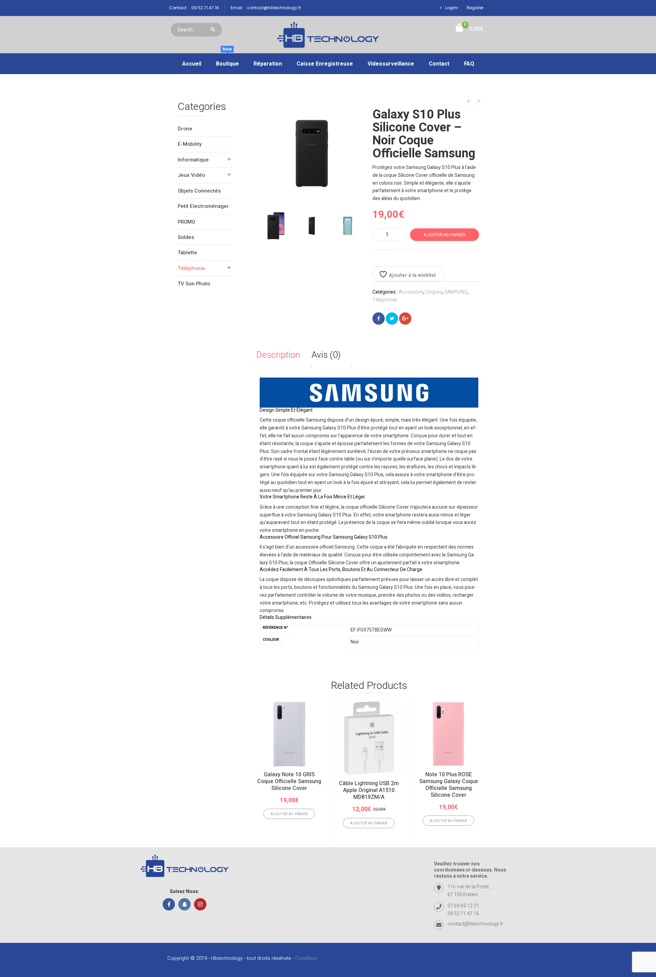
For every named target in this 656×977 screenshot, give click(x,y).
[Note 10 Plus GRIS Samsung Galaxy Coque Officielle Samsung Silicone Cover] (607, 734)
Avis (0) (326, 355)
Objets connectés (199, 191)
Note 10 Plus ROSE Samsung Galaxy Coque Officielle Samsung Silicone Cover (448, 784)
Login (450, 8)
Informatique (193, 160)
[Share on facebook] (378, 318)
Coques (433, 292)
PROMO (186, 222)
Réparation (268, 64)
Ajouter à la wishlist (411, 275)
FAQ (469, 64)
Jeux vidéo (191, 175)
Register (475, 8)
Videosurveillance (391, 64)
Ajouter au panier (444, 234)
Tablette (187, 252)
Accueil (191, 64)
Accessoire (411, 292)
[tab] (283, 355)
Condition (306, 958)
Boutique (227, 61)
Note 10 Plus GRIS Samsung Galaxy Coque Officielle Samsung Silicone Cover (607, 784)
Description (278, 355)
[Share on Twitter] (392, 318)
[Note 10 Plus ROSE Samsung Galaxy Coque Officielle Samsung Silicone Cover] (448, 734)
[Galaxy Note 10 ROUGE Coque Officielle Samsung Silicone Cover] (528, 734)
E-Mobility (190, 144)
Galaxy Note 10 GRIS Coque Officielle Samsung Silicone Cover (289, 781)
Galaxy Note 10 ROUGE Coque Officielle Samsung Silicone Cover (528, 781)
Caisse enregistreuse (325, 64)
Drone (185, 128)
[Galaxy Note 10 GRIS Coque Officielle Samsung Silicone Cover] (289, 734)
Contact (439, 64)
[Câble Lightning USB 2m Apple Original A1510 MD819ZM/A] (368, 738)
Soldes (186, 237)
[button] (469, 29)
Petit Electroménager (203, 206)
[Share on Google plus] (405, 318)
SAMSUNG (455, 292)
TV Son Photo (194, 283)
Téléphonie (191, 268)
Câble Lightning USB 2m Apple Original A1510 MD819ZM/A (369, 790)
